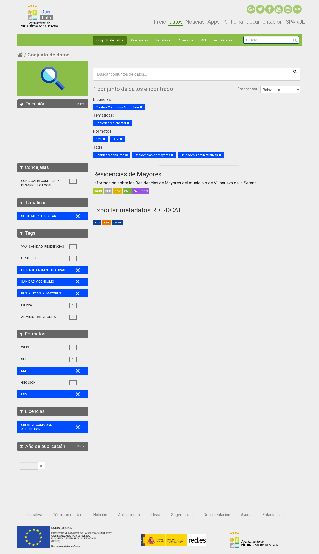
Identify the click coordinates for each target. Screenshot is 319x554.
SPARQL (295, 21)
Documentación (264, 21)
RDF (97, 222)
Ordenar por (247, 89)
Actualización (224, 40)
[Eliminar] (141, 107)
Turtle (117, 222)
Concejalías (139, 40)
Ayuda (246, 515)
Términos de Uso (67, 515)
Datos (175, 21)
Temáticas (163, 40)
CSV (117, 191)
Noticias (194, 21)
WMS (98, 191)
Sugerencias (182, 515)
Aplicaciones (129, 515)
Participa (232, 21)
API (203, 40)
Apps (213, 21)
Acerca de (185, 40)
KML (127, 191)
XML (106, 222)
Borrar (81, 104)
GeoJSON (141, 191)
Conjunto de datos (109, 40)
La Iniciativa (32, 515)
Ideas (155, 515)
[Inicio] (39, 16)
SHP (108, 191)
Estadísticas (273, 515)
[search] (295, 71)
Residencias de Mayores (127, 174)
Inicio (160, 21)
